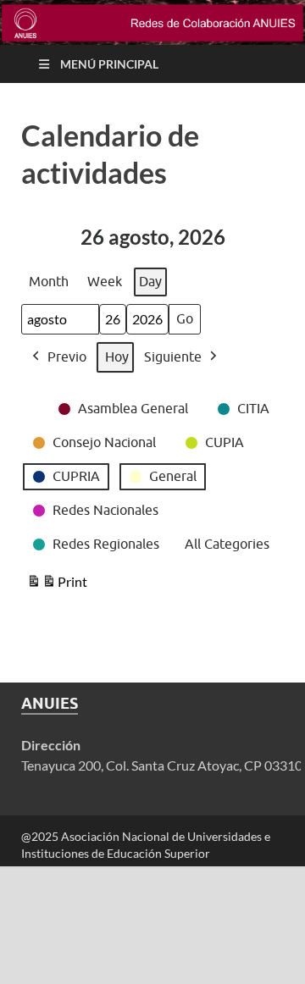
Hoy (117, 356)
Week (104, 281)
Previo (66, 356)
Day (150, 281)
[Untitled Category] (30, 398)
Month (49, 281)
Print (56, 585)
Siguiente (173, 356)
